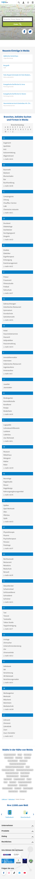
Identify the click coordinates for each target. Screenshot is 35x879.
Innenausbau (8, 370)
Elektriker (6, 253)
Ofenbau (6, 515)
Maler (5, 465)
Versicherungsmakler (11, 679)
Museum (6, 451)
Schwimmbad (8, 589)
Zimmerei (6, 723)
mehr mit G (9, 320)
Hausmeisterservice (10, 334)
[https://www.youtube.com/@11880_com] (25, 873)
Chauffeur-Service (9, 203)
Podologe (6, 545)
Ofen (5, 512)
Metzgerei (6, 458)
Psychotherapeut (9, 538)
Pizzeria (6, 535)
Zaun (5, 730)
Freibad (6, 287)
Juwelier (6, 384)
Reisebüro (7, 565)
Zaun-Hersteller (9, 733)
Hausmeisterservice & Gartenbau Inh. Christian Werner (17, 103)
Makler (5, 461)
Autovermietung (9, 152)
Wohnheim (7, 703)
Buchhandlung (8, 182)
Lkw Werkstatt (8, 438)
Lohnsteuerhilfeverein (11, 428)
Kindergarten (8, 398)
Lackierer (6, 431)
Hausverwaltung (9, 343)
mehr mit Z (9, 736)
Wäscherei (7, 699)
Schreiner (6, 599)
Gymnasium (7, 310)
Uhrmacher (7, 643)
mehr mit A (9, 159)
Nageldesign (8, 488)
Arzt (4, 149)
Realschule (7, 569)
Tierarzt (6, 616)
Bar (4, 179)
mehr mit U (9, 656)
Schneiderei (7, 595)
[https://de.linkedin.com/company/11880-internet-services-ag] (19, 873)
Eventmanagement (10, 263)
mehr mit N (9, 495)
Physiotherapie (8, 532)
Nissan (5, 485)
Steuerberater (8, 586)
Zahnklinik (7, 726)
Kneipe (5, 408)
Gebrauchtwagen (9, 304)
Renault (6, 572)
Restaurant (7, 562)
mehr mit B (9, 186)
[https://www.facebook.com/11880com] (4, 873)
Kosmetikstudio (9, 401)
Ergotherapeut (8, 256)
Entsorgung (7, 260)
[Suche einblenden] (19, 2)
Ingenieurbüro (8, 367)
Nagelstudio (7, 482)
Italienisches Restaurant (12, 364)
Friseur (5, 277)
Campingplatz (8, 196)
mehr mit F (9, 293)
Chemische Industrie (10, 209)
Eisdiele (6, 250)
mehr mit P (9, 548)
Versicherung (8, 673)
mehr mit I (9, 373)
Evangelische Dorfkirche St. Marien (14, 94)
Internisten (7, 360)
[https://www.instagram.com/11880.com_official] (9, 873)
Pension (6, 542)
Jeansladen (7, 387)
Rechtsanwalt (8, 559)
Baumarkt (7, 169)
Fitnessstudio (8, 283)
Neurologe (7, 478)
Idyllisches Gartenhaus (10, 56)
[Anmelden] (23, 2)
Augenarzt (7, 143)
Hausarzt (6, 337)
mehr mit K (9, 414)
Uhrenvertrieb (8, 652)
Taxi (4, 612)
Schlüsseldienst (9, 592)
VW (4, 669)
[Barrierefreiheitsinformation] (28, 2)
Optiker (6, 505)
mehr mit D (9, 239)
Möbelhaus (7, 455)
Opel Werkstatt (8, 508)
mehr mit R (9, 575)
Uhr (4, 649)
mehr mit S (9, 602)
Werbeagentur (8, 693)
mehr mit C (9, 213)
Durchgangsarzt (9, 233)
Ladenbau (7, 434)
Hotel (5, 330)
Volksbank (7, 666)
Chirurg (6, 200)
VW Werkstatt (8, 676)
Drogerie (6, 236)
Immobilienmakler (10, 357)
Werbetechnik (8, 706)
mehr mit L (9, 441)
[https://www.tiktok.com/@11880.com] (14, 873)
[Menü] (33, 2)
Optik (5, 518)
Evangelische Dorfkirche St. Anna (14, 84)
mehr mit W (9, 709)
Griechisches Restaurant (12, 307)
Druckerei (6, 223)
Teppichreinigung (9, 625)
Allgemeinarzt (8, 156)
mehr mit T (9, 629)
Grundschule (8, 313)
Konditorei (7, 404)
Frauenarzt (7, 280)
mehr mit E (9, 266)
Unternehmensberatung (12, 646)
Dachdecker (7, 230)
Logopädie (7, 425)
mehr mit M (9, 468)
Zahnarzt (6, 720)
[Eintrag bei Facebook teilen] (24, 31)
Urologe (6, 639)
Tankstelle (7, 619)
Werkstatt (6, 696)
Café (5, 206)
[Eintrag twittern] (30, 31)
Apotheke (6, 146)
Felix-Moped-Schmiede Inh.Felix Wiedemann (17, 75)
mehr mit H (9, 347)
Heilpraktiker (8, 340)
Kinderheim (7, 411)
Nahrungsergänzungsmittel (13, 491)
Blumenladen (8, 176)
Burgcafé (6, 65)
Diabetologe (7, 226)
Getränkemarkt (8, 317)
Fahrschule (7, 290)
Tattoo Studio (8, 622)
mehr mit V (9, 682)
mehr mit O (9, 521)
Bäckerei (6, 173)
